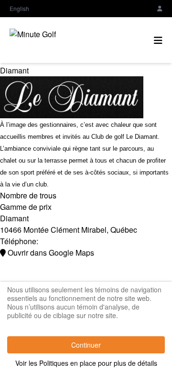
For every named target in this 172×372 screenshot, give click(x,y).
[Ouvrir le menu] (158, 40)
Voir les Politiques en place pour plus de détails (86, 363)
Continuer (86, 345)
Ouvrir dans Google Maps (50, 252)
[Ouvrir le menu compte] (159, 8)
